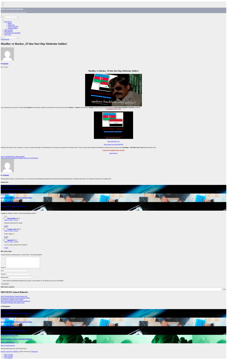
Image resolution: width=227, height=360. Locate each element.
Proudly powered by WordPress (10, 351)
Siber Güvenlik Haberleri (12, 9)
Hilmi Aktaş (11, 192)
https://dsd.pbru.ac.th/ (114, 141)
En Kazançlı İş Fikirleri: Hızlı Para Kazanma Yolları (16, 197)
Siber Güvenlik (8, 30)
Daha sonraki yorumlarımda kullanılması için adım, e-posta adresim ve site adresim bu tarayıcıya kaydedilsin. (33, 280)
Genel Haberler (5, 39)
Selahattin (5, 63)
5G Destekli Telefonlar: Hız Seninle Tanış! (13, 302)
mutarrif (10, 240)
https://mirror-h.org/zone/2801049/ (113, 144)
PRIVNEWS (8, 22)
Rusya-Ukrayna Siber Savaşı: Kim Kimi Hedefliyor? (15, 301)
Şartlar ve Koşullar (13, 26)
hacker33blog (11, 218)
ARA (224, 289)
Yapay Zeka (7, 34)
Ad (2, 270)
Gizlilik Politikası (12, 28)
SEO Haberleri (8, 31)
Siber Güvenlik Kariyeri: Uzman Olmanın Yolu (15, 189)
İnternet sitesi (4, 277)
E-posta (3, 274)
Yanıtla (6, 226)
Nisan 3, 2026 (5, 325)
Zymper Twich (11, 229)
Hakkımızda (11, 25)
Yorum (3, 267)
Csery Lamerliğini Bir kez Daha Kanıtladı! (13, 156)
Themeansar (34, 351)
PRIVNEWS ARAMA (7, 287)
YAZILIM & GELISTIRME (12, 33)
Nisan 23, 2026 (5, 317)
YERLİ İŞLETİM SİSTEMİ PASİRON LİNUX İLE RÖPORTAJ (19, 158)
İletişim (10, 23)
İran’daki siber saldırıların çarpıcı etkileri (13, 206)
